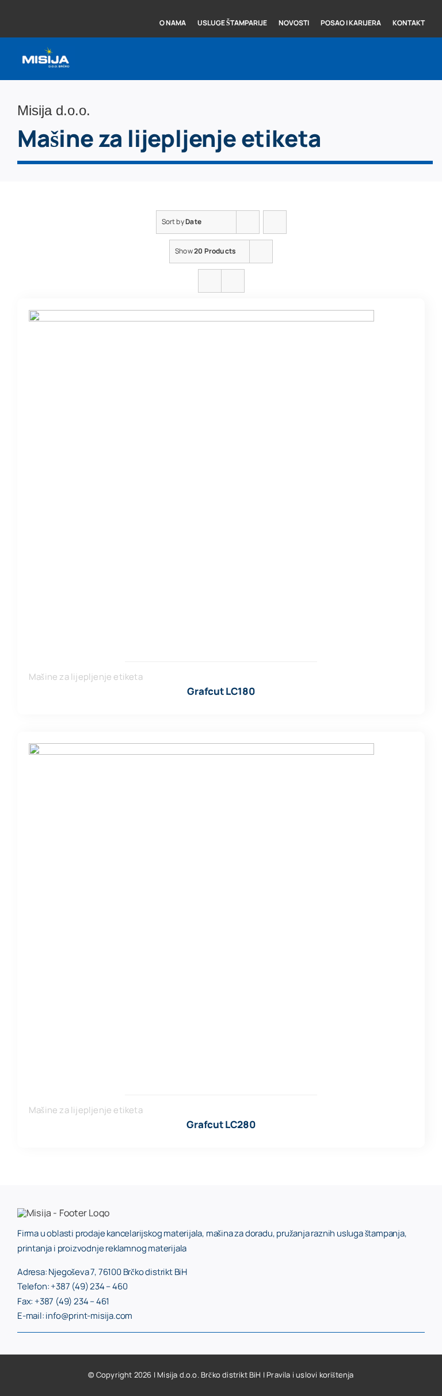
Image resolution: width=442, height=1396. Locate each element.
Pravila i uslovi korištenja (309, 1374)
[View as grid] (210, 281)
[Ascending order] (275, 222)
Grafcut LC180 (220, 691)
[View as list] (233, 281)
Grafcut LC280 (220, 1124)
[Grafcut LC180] (201, 317)
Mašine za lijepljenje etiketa (86, 677)
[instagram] (39, 4)
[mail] (76, 4)
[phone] (57, 4)
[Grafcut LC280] (201, 750)
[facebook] (20, 4)
